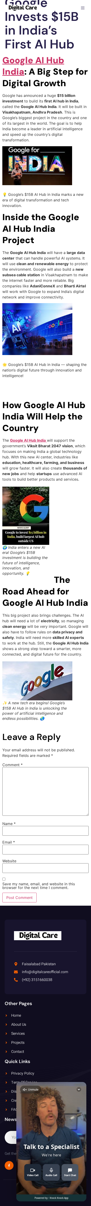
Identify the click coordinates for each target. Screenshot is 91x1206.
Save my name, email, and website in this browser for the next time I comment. (38, 885)
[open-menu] (83, 8)
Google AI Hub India (33, 65)
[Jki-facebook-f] (9, 1165)
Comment (12, 765)
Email (8, 842)
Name (9, 823)
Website (9, 861)
